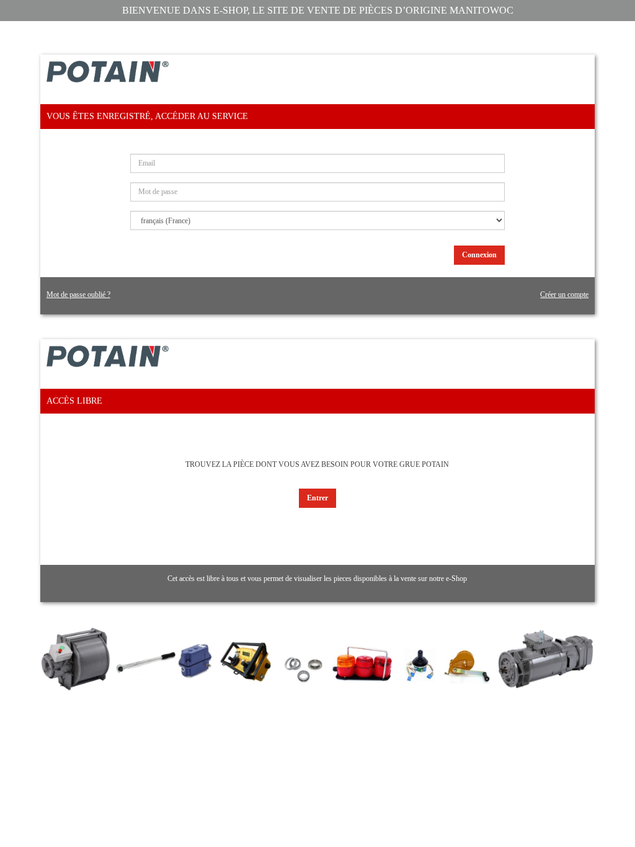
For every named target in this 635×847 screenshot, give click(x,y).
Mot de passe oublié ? (78, 294)
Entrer (317, 498)
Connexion (479, 255)
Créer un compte (564, 294)
